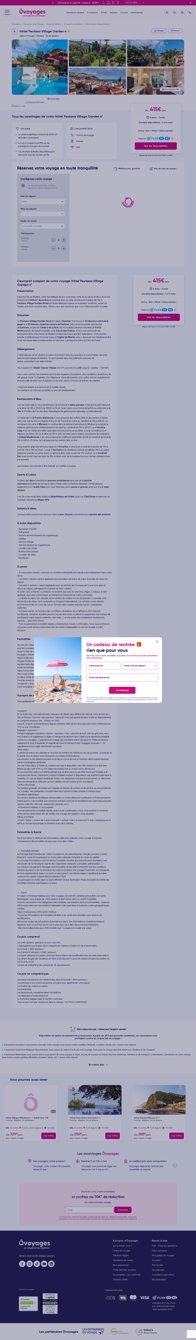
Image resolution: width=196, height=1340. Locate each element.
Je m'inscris (122, 690)
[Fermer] (157, 641)
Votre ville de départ (135, 660)
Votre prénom (96, 660)
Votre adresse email (99, 672)
